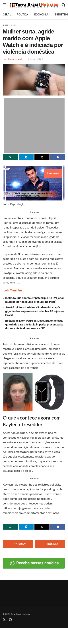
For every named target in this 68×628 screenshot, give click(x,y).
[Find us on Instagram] (10, 619)
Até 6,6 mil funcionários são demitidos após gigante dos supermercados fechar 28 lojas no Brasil (34, 311)
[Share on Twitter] (42, 157)
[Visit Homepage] (34, 5)
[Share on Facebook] (57, 157)
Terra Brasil (15, 59)
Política (22, 14)
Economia (41, 14)
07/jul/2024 (35, 59)
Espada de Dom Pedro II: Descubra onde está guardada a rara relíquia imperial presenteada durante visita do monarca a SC (34, 324)
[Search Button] (63, 5)
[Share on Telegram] (26, 157)
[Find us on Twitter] (4, 619)
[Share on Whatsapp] (10, 157)
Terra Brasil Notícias (20, 614)
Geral (7, 14)
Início (5, 25)
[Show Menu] (4, 5)
